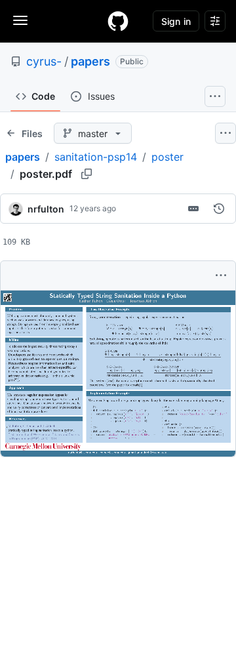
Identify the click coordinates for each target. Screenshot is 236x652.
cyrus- (44, 61)
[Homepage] (118, 20)
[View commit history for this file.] (219, 208)
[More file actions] (221, 275)
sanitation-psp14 (95, 156)
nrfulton (46, 208)
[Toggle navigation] (20, 20)
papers (90, 61)
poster (167, 156)
